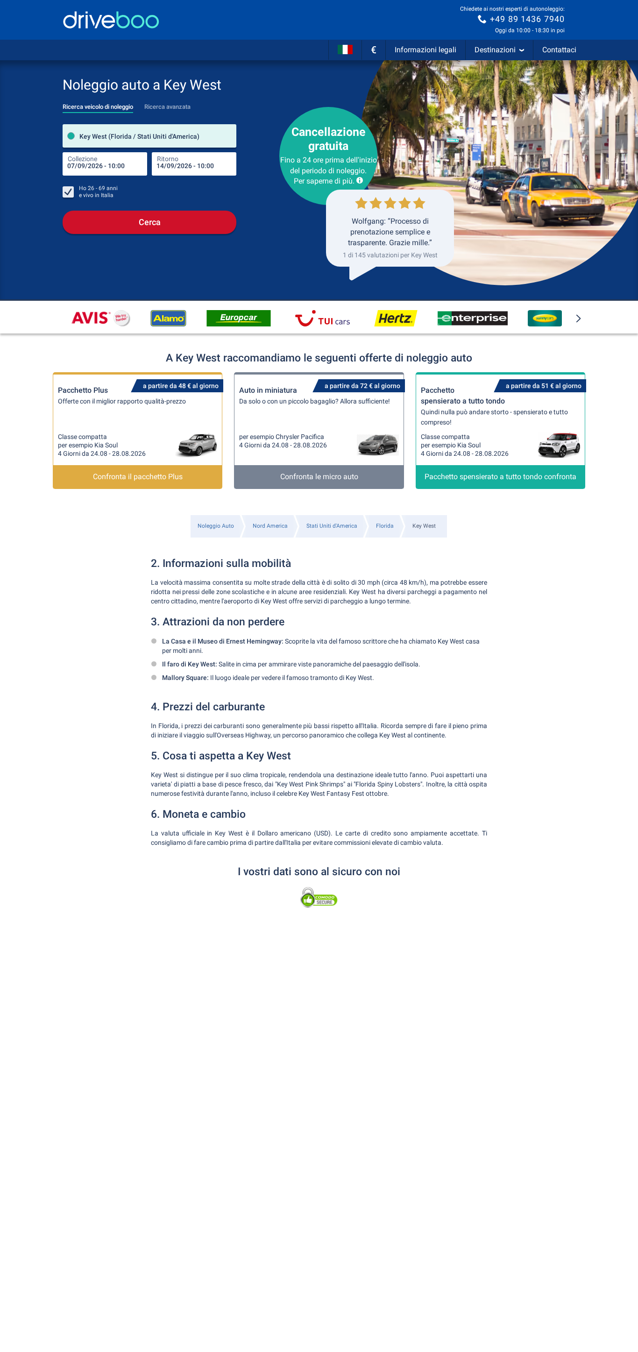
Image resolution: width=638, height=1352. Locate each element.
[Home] (111, 20)
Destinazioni (495, 49)
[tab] (98, 104)
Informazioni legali (425, 49)
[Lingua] (345, 50)
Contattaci (559, 49)
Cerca (150, 222)
